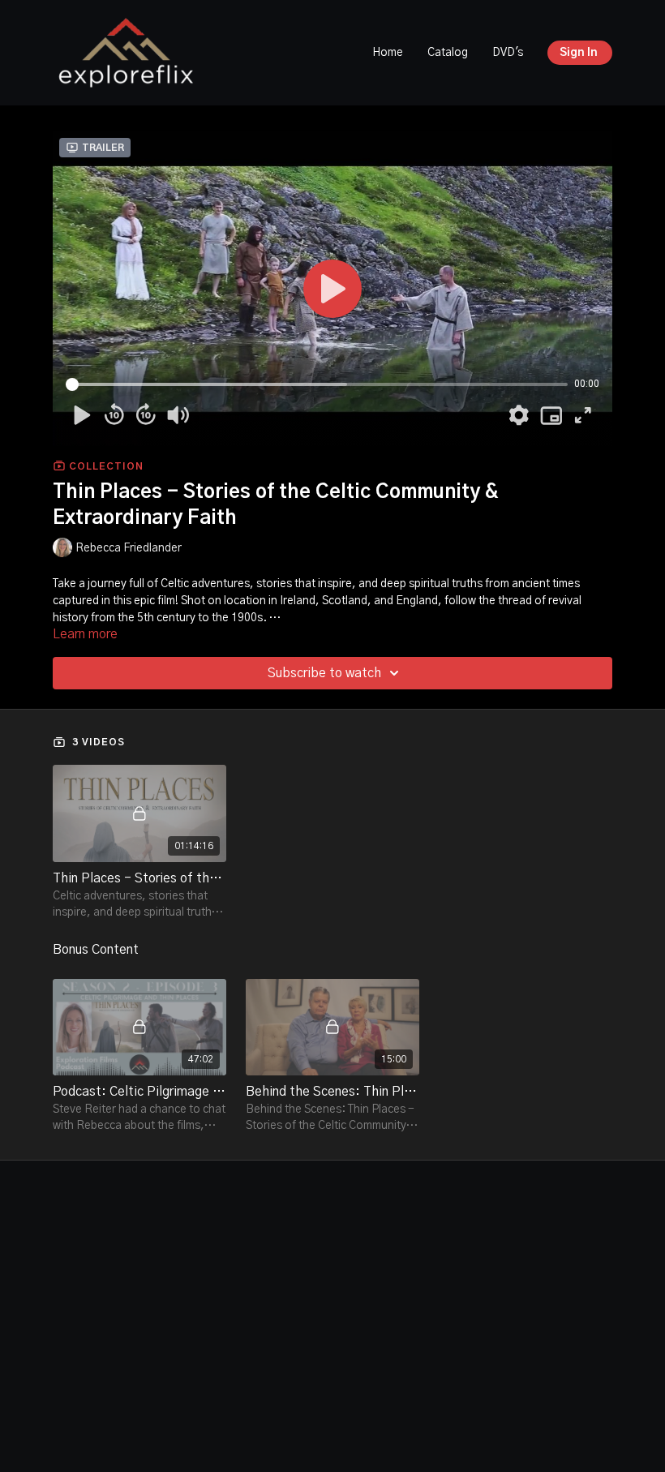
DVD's (507, 52)
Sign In (579, 52)
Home (387, 52)
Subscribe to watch (324, 673)
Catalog (447, 52)
